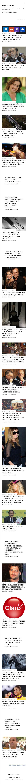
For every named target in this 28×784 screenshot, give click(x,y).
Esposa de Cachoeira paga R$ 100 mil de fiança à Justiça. (13, 294)
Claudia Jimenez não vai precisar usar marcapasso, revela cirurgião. (13, 106)
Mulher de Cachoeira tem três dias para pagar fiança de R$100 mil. (13, 471)
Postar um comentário (12, 41)
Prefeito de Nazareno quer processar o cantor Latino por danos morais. (13, 755)
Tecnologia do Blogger (15, 774)
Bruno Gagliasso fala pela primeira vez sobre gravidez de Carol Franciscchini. (13, 587)
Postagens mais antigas (17, 765)
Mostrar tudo (20, 20)
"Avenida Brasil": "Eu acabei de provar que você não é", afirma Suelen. (13, 641)
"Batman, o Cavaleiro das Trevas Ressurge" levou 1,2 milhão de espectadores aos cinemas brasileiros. (13, 675)
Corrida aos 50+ (8, 5)
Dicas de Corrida (7, 12)
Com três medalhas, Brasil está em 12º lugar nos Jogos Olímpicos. (13, 704)
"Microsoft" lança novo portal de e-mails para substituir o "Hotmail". (12, 37)
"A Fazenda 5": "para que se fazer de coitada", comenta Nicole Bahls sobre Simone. (12, 723)
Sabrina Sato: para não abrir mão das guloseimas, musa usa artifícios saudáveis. (13, 162)
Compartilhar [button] (4, 41)
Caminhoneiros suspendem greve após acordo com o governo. (13, 67)
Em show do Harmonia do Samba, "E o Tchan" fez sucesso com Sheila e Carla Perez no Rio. (14, 254)
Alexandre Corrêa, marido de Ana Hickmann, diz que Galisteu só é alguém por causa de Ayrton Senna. (13, 499)
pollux (18, 777)
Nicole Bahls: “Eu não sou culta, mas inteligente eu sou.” (13, 179)
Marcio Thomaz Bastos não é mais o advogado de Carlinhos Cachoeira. (13, 390)
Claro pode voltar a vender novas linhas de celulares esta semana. (13, 623)
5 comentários (10, 504)
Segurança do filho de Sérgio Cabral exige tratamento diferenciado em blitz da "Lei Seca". (13, 416)
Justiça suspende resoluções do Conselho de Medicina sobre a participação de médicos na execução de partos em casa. (14, 548)
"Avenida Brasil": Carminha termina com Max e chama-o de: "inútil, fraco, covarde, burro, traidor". (14, 202)
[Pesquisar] (25, 2)
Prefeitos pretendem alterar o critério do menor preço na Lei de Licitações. (11, 235)
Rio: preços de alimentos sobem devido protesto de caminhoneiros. (12, 133)
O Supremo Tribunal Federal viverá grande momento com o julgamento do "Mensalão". (13, 332)
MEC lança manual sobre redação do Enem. (12, 528)
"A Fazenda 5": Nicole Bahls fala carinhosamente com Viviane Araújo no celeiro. (13, 360)
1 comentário (10, 71)
